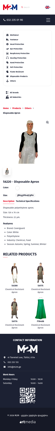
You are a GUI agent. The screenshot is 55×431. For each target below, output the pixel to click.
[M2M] (10, 7)
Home (6, 108)
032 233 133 (13, 362)
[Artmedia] (27, 421)
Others (28, 108)
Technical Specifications (27, 201)
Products (16, 108)
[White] (17, 188)
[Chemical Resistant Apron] (14, 272)
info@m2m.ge (14, 367)
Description (8, 201)
